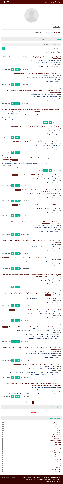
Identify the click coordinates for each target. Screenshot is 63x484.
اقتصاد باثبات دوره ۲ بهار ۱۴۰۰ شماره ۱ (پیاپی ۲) (47, 209)
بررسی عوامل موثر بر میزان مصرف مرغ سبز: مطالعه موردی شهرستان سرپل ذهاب (35, 205)
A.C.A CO (4, 477)
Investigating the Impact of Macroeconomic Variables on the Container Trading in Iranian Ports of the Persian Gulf (31, 159)
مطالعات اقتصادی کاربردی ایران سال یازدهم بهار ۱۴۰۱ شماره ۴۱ (44, 194)
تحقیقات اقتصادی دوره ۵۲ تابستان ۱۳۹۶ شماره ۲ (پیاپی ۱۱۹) (44, 353)
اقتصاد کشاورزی (53, 374)
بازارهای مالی (33, 336)
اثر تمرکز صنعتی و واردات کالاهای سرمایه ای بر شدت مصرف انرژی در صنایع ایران (36, 141)
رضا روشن (32, 60)
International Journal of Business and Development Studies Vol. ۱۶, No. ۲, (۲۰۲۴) (26, 115)
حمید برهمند (58, 471)
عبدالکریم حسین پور (36, 94)
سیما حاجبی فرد (52, 143)
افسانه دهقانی (53, 312)
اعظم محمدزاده (41, 351)
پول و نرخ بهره (26, 393)
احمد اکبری (47, 366)
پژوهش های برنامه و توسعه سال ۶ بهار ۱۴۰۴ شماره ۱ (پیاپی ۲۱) (43, 77)
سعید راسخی (33, 329)
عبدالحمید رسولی (52, 75)
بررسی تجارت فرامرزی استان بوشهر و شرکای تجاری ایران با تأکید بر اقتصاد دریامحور (35, 126)
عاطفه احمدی (53, 128)
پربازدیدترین (45, 39)
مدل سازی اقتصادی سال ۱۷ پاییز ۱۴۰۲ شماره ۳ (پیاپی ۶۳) (45, 145)
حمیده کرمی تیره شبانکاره (55, 452)
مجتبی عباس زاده (52, 192)
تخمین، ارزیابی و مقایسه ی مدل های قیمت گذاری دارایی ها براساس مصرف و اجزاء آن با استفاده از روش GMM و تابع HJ (32, 348)
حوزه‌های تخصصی (53, 66)
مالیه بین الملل (30, 334)
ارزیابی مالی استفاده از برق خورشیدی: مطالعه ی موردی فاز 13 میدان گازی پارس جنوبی (34, 310)
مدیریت (28, 412)
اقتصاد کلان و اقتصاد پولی (37, 393)
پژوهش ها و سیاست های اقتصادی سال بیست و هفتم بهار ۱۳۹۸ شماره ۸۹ (41, 261)
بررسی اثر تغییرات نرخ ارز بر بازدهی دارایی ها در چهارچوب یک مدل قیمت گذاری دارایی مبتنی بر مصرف (32, 327)
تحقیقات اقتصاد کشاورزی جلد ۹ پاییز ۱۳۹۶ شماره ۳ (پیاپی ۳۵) (43, 368)
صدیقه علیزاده (53, 225)
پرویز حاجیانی (10, 113)
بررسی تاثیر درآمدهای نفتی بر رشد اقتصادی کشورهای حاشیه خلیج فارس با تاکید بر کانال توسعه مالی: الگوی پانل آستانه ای (32, 91)
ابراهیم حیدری (37, 192)
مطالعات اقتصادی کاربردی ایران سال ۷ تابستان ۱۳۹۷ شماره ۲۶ (44, 299)
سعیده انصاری (53, 177)
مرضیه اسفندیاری (40, 60)
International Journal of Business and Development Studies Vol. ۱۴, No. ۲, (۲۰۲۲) (26, 164)
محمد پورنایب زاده (56, 469)
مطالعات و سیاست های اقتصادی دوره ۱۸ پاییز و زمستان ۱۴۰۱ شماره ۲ (42, 179)
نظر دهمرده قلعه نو (56, 458)
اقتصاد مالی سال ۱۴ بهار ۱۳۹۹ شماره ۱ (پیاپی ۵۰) (47, 227)
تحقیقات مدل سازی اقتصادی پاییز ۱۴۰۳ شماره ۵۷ (47, 96)
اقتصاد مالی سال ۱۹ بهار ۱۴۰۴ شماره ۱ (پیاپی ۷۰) (47, 62)
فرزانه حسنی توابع (52, 94)
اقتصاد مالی (40, 336)
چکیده (17, 70)
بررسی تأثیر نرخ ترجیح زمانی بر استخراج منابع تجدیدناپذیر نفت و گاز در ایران (37, 73)
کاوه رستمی (47, 207)
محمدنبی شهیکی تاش (43, 225)
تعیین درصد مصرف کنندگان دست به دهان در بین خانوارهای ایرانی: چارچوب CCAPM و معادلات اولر (31, 257)
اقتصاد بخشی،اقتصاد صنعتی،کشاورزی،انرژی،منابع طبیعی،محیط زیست (26, 372)
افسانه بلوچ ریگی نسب (50, 60)
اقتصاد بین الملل (39, 334)
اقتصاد (46, 66)
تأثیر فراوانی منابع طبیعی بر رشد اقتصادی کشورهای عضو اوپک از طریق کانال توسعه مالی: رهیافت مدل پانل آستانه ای (32, 58)
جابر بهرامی (53, 329)
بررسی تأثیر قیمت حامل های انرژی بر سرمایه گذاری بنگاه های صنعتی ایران (38, 190)
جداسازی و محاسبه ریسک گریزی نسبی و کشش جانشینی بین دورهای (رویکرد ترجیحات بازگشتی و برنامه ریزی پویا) (31, 241)
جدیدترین (51, 39)
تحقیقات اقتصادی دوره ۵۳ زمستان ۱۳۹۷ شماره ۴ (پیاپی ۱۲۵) (44, 314)
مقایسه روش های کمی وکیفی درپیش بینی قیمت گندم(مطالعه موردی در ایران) (36, 364)
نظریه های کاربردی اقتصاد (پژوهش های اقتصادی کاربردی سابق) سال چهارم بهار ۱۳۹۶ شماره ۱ (36, 330)
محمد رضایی (40, 128)
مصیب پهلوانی (46, 329)
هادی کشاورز (39, 177)
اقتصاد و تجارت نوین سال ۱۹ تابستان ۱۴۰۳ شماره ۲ (46, 130)
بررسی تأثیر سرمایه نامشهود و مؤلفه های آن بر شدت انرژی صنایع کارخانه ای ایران (36, 175)
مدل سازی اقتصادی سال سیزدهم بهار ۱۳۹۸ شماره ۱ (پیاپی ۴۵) (44, 246)
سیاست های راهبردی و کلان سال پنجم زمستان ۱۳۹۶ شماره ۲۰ (44, 389)
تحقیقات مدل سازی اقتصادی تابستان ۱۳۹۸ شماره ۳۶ (46, 280)
